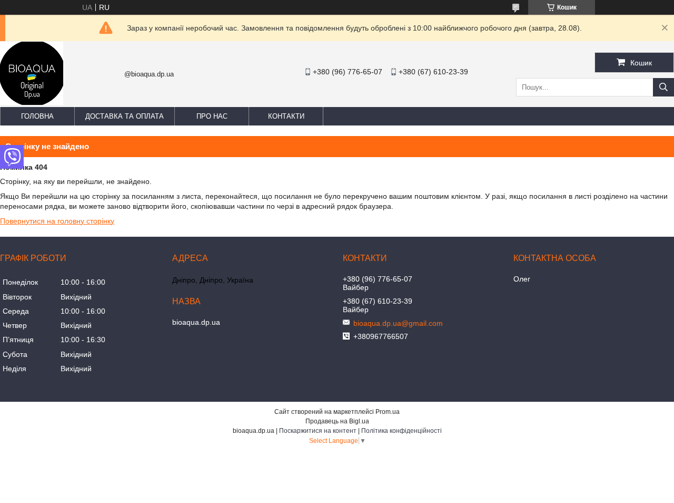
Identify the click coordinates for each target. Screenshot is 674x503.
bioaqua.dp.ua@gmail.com (398, 323)
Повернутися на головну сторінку (57, 221)
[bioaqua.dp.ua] (31, 102)
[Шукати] (663, 87)
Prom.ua (387, 411)
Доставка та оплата (124, 116)
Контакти (286, 116)
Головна (37, 116)
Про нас (211, 116)
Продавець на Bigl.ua (337, 421)
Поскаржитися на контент (317, 430)
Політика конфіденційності (401, 430)
